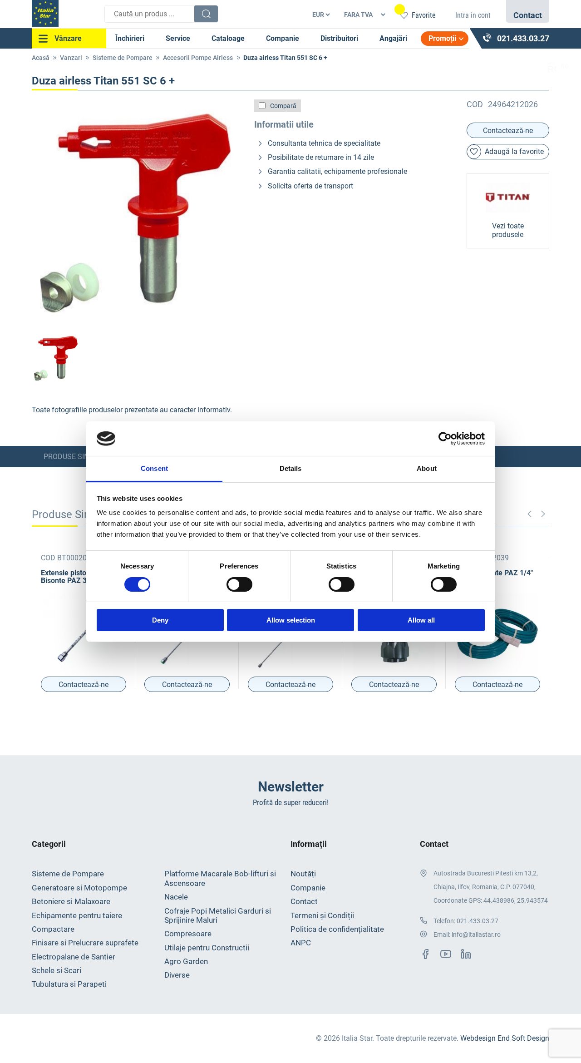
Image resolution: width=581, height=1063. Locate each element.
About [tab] (427, 468)
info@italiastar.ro (476, 935)
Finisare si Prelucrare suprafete (85, 942)
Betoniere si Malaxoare (71, 901)
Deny (160, 620)
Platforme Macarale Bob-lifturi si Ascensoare (220, 878)
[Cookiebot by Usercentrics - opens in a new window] (445, 438)
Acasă (40, 57)
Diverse (177, 974)
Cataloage (228, 38)
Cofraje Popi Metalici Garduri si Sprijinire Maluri (217, 915)
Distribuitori (339, 38)
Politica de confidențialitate (337, 929)
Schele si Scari (56, 970)
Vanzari (71, 57)
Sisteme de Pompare (123, 57)
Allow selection (290, 620)
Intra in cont (473, 15)
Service (178, 38)
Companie (282, 38)
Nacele (176, 896)
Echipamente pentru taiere (77, 915)
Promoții (442, 38)
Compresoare (188, 933)
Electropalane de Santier (73, 956)
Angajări (393, 38)
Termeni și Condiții (322, 915)
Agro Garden (186, 961)
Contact (304, 901)
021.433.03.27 (477, 921)
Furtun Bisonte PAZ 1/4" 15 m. (494, 577)
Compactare (53, 929)
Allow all (421, 620)
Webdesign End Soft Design (504, 1038)
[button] (543, 514)
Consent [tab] (154, 468)
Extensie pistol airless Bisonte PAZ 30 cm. (76, 577)
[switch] (239, 584)
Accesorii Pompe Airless (198, 57)
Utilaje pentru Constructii (206, 947)
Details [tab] (291, 468)
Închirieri (129, 38)
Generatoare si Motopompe (79, 887)
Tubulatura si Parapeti (69, 984)
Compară (283, 105)
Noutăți (303, 873)
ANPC (300, 942)
